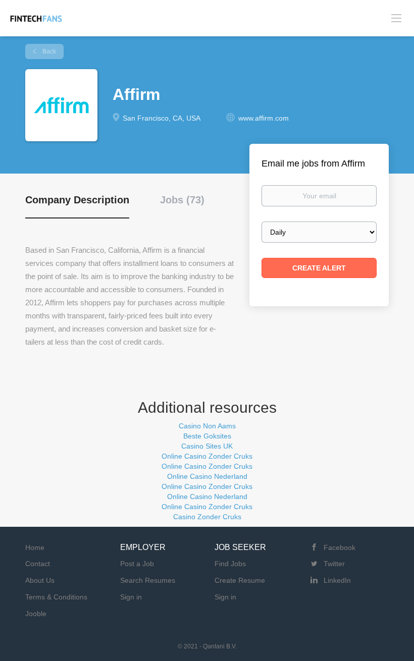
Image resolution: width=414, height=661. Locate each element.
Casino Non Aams (207, 426)
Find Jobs (230, 564)
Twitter (334, 564)
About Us (40, 580)
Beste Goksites (207, 436)
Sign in (131, 597)
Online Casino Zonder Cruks (207, 456)
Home (34, 547)
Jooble (35, 614)
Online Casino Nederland (207, 476)
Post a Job (137, 564)
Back (48, 51)
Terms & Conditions (56, 597)
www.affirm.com (263, 118)
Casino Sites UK (207, 446)
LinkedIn (337, 580)
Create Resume (240, 580)
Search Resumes (147, 580)
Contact (37, 564)
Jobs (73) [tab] (182, 199)
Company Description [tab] (77, 199)
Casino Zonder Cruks (207, 517)
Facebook (339, 547)
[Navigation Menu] (396, 18)
